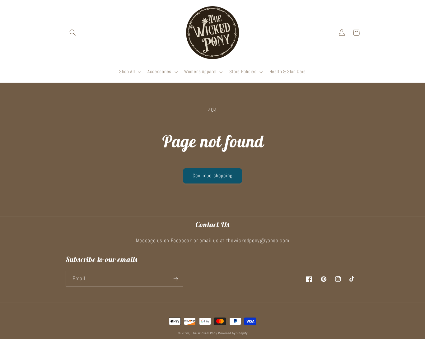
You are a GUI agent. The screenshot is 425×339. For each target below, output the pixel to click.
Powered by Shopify (232, 333)
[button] (73, 33)
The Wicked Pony (204, 333)
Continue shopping (212, 176)
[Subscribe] (175, 278)
